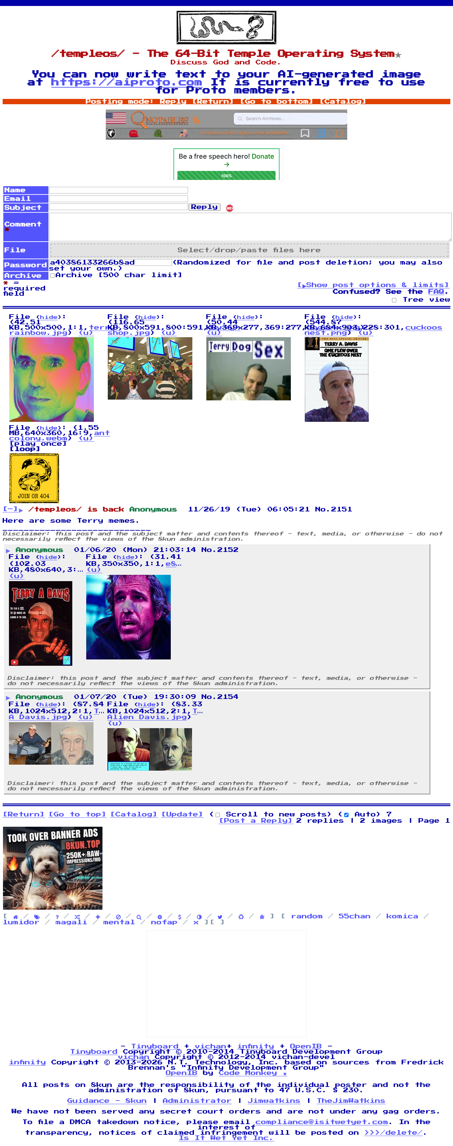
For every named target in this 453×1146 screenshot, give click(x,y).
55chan (355, 916)
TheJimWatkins (351, 1101)
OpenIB (306, 1046)
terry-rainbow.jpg (65, 330)
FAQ (436, 291)
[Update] (182, 814)
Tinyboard (155, 1046)
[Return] (213, 101)
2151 (342, 509)
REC (230, 208)
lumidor (21, 922)
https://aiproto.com (127, 82)
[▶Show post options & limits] (373, 285)
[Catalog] (343, 101)
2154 (228, 697)
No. (323, 509)
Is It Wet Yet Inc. (226, 1138)
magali (72, 922)
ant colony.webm (59, 435)
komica (403, 916)
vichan (211, 1046)
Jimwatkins (274, 1101)
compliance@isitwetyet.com (322, 1122)
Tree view (423, 299)
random (307, 916)
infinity (255, 1046)
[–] (11, 509)
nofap (164, 922)
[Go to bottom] (277, 101)
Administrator (197, 1101)
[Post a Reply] (256, 820)
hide (49, 317)
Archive (119, 275)
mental (119, 922)
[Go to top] (77, 814)
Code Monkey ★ (253, 1073)
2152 (228, 550)
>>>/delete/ (393, 1132)
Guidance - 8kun (107, 1101)
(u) (86, 333)
